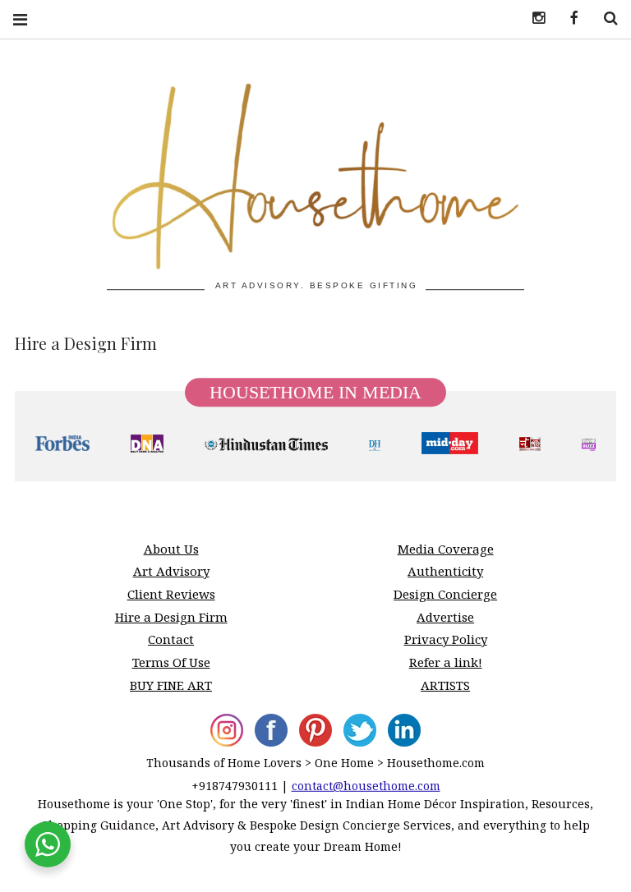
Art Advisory (171, 571)
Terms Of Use (171, 662)
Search (604, 18)
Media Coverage (446, 548)
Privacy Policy (445, 639)
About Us (171, 548)
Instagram (532, 18)
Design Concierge (445, 594)
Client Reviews (171, 594)
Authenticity (445, 571)
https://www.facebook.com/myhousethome (568, 18)
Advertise (445, 617)
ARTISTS (445, 685)
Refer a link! (445, 662)
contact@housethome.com (366, 785)
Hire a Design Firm (171, 617)
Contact (171, 639)
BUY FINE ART (171, 685)
